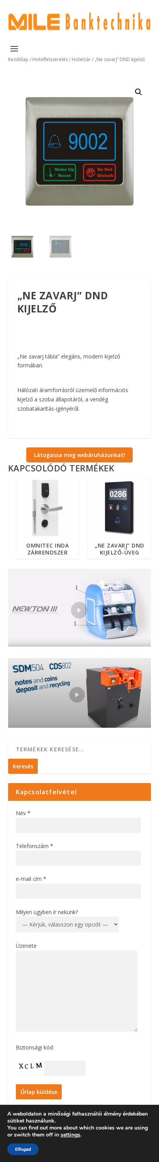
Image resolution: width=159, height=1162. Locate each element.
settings (70, 1134)
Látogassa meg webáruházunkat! (79, 455)
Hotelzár (81, 59)
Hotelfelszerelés (50, 59)
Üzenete (26, 945)
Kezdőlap (18, 59)
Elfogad (23, 1149)
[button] (138, 92)
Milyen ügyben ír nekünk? (47, 912)
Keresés (23, 766)
